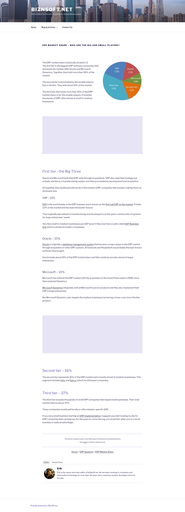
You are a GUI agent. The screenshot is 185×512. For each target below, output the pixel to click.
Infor (63, 380)
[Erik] (49, 478)
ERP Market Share (104, 452)
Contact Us (67, 27)
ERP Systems (86, 452)
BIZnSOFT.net (52, 9)
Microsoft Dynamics (52, 287)
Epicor (73, 380)
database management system (78, 244)
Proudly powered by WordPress (44, 505)
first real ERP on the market (119, 204)
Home (33, 27)
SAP (44, 204)
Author (46, 462)
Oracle (45, 244)
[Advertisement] (92, 135)
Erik (59, 468)
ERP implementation (90, 416)
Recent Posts (57, 462)
